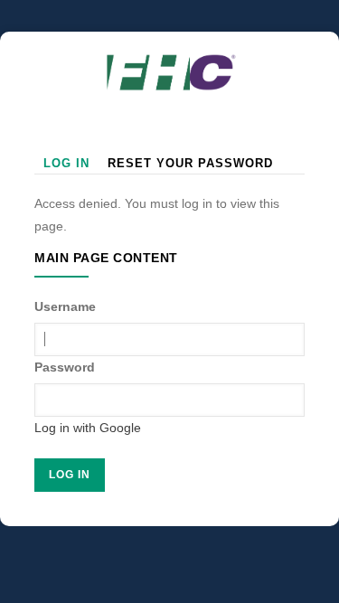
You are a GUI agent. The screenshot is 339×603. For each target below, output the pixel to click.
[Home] (170, 59)
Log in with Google (87, 427)
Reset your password (190, 163)
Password (64, 367)
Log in (66, 163)
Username (65, 306)
